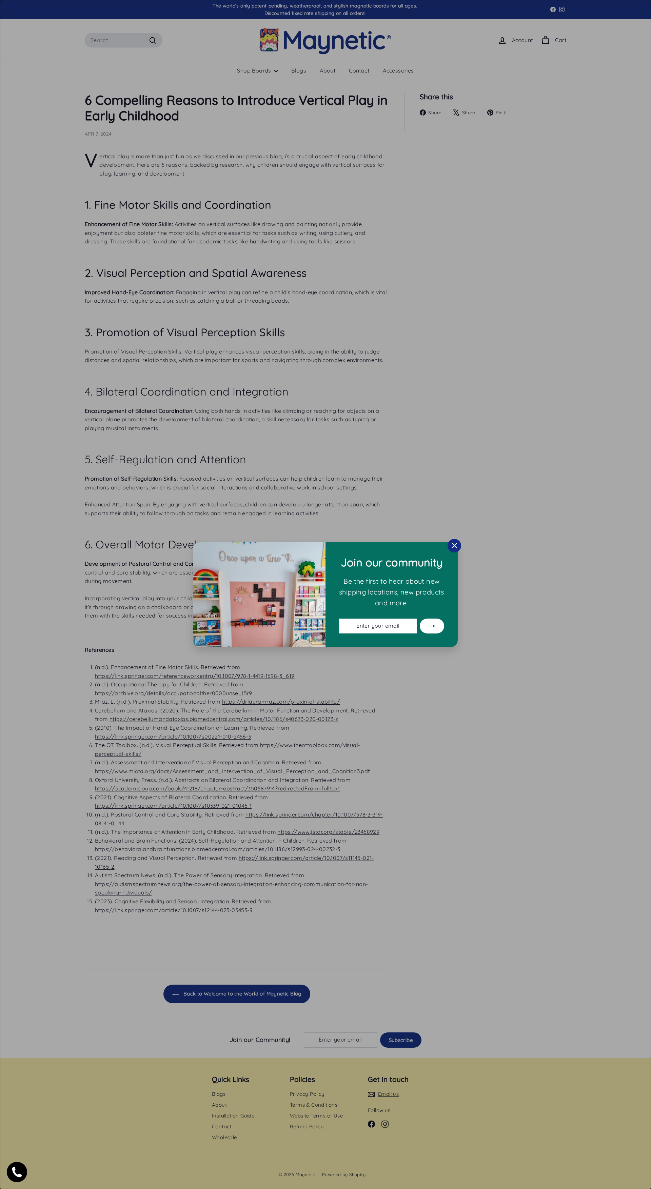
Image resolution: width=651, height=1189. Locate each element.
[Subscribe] (432, 625)
